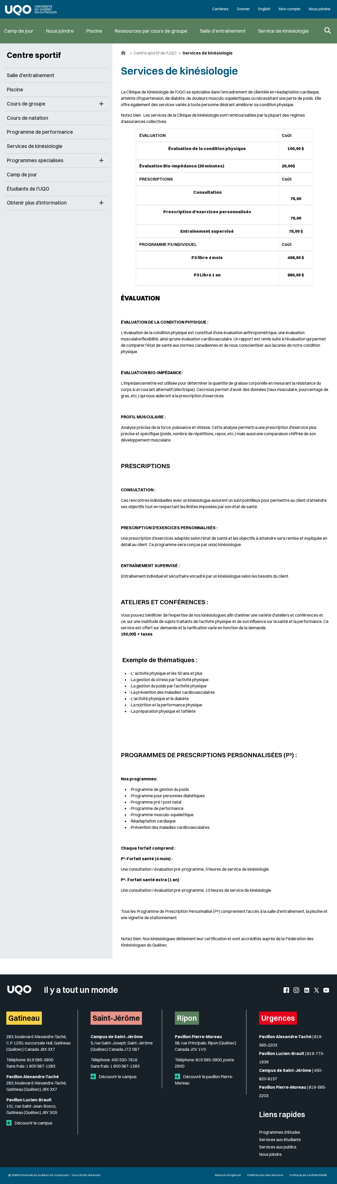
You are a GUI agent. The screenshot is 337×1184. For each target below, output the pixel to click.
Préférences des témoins (265, 1175)
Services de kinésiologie (34, 146)
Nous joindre (319, 9)
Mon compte (289, 9)
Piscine (94, 31)
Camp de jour (18, 31)
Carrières (220, 9)
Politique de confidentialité (308, 1175)
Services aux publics (277, 1147)
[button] (101, 104)
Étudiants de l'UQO (28, 189)
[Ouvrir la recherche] (328, 31)
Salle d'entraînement (222, 31)
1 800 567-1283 (40, 1066)
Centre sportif (34, 55)
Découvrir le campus (33, 1123)
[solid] (10, 1123)
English (264, 9)
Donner (243, 9)
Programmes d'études (279, 1132)
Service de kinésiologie (283, 31)
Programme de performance (40, 132)
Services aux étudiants (280, 1139)
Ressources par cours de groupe (151, 31)
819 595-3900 (40, 1059)
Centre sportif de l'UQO (155, 53)
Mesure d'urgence (228, 1175)
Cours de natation (27, 118)
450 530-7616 (124, 1059)
